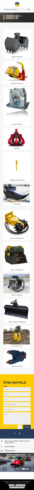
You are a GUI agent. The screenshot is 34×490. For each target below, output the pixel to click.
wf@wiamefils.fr (10, 450)
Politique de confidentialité (17, 487)
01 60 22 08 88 (10, 446)
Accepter (11, 485)
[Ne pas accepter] (32, 484)
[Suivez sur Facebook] (14, 433)
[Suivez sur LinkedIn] (19, 433)
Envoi (27, 427)
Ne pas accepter (20, 485)
